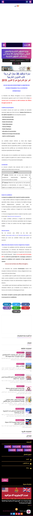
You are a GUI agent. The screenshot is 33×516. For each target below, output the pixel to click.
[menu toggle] (30, 2)
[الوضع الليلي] (29, 512)
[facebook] (27, 2)
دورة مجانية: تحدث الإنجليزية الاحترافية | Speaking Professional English (16, 501)
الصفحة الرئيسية (19, 60)
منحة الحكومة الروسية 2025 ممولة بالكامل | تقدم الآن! (14, 423)
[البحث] (3, 2)
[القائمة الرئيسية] (4, 45)
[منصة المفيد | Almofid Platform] (16, 6)
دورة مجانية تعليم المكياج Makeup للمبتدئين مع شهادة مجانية (15, 389)
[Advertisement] (16, 24)
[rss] (22, 514)
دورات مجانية (26, 447)
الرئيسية (26, 45)
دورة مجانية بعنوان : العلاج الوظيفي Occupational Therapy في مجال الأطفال (13, 400)
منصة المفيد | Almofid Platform (10, 511)
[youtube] (16, 514)
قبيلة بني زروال (20, 366)
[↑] (16, 509)
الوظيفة (11, 60)
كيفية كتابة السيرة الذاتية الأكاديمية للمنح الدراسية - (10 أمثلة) (13, 378)
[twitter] (14, 514)
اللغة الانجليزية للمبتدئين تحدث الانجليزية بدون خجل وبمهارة (13, 412)
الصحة (19, 450)
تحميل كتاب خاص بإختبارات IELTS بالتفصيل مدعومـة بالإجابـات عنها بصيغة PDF (13, 355)
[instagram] (19, 514)
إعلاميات (11, 450)
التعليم (7, 447)
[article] (16, 320)
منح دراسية (15, 447)
